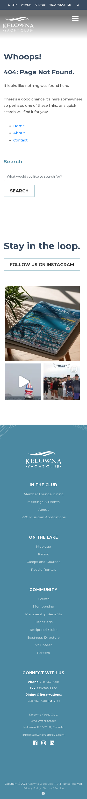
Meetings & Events (43, 502)
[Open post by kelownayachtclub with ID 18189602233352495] (42, 323)
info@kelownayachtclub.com (43, 734)
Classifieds (44, 622)
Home (19, 126)
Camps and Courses (43, 562)
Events (44, 599)
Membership (43, 606)
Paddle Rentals (43, 569)
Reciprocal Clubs (44, 630)
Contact (20, 140)
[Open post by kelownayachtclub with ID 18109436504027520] (62, 381)
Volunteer (43, 645)
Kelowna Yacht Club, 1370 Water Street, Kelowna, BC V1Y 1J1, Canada (43, 721)
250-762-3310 (49, 682)
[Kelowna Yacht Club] (18, 24)
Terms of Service (53, 788)
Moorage (43, 546)
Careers (43, 653)
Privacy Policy (32, 788)
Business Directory (43, 637)
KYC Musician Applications (44, 517)
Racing (43, 554)
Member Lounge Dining (44, 494)
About (19, 133)
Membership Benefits (43, 614)
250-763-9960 (47, 688)
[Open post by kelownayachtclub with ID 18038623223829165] (23, 381)
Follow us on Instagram (42, 264)
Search (19, 190)
